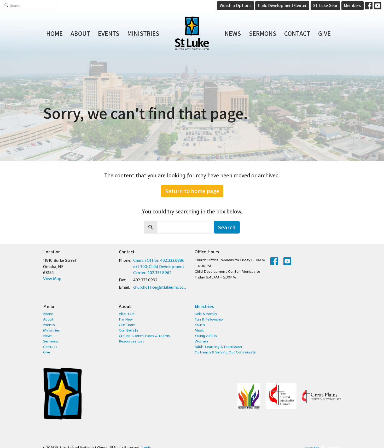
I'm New (126, 319)
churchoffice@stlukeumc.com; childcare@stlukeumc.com (161, 287)
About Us (127, 314)
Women (201, 341)
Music (200, 330)
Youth (200, 325)
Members (352, 5)
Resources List (131, 341)
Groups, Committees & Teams (144, 336)
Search (227, 227)
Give (324, 33)
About (80, 33)
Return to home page (192, 191)
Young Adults (206, 336)
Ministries (143, 33)
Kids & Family (206, 314)
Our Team (127, 325)
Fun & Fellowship (209, 319)
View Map (52, 278)
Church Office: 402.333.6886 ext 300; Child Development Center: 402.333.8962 (158, 266)
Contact (297, 33)
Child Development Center (282, 5)
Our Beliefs (128, 330)
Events (108, 33)
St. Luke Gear (325, 5)
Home (54, 33)
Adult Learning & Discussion (218, 347)
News (233, 33)
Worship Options (235, 5)
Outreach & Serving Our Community (225, 352)
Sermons (262, 33)
